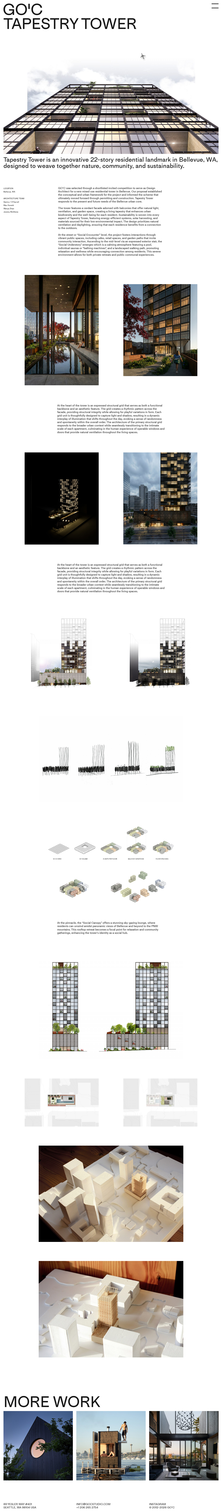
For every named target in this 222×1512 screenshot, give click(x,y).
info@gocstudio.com (93, 1504)
